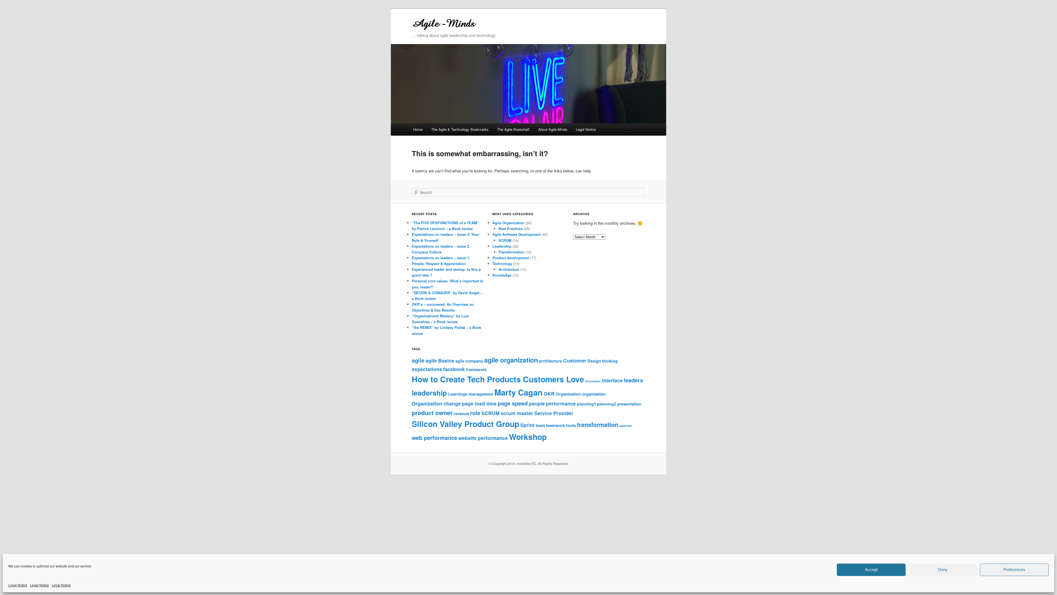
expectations (427, 369)
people (537, 403)
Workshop (528, 436)
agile (418, 360)
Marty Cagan (518, 392)
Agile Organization (508, 222)
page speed (513, 403)
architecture (550, 361)
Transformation (511, 252)
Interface (612, 380)
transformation (597, 424)
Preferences (1014, 569)
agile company (469, 361)
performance (561, 403)
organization (594, 394)
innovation (593, 381)
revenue (461, 413)
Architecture (508, 269)
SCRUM (504, 240)
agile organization (511, 359)
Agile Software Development (516, 234)
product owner (432, 413)
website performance (483, 437)
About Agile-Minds (552, 129)
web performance (434, 438)
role (475, 413)
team (540, 425)
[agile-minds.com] (491, 22)
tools (571, 425)
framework (476, 369)
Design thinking (602, 361)
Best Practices (510, 228)
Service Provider (553, 413)
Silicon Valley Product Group (465, 423)
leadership (429, 393)
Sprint (527, 424)
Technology (502, 263)
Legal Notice (17, 585)
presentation (629, 404)
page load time (479, 403)
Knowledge (501, 275)
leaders (633, 380)
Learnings (457, 394)
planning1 (586, 404)
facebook (454, 369)
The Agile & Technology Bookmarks (460, 129)
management (480, 394)
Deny (943, 569)
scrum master (517, 413)
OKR (549, 393)
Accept (871, 569)
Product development (510, 257)
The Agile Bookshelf (513, 129)
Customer (574, 360)
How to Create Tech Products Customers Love (498, 379)
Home (418, 129)
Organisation (568, 394)
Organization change (436, 403)
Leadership (501, 246)
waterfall (625, 426)
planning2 (606, 404)
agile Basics (440, 360)
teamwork (555, 425)
